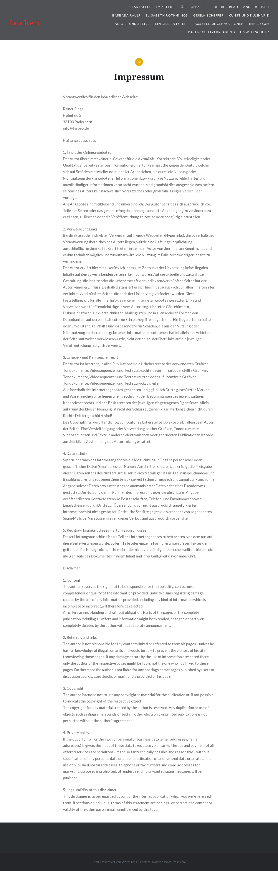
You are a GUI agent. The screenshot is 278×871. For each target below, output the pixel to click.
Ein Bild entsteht (172, 23)
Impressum (259, 23)
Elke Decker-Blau (221, 7)
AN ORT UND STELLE (132, 23)
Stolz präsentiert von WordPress (115, 862)
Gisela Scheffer (208, 15)
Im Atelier (166, 7)
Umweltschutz (254, 32)
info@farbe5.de (76, 128)
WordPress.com (175, 862)
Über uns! (190, 7)
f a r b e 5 (24, 22)
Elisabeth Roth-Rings (167, 15)
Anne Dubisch (256, 7)
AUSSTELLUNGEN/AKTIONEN (219, 23)
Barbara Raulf (126, 15)
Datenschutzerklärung (211, 32)
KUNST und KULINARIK (249, 15)
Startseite (140, 7)
